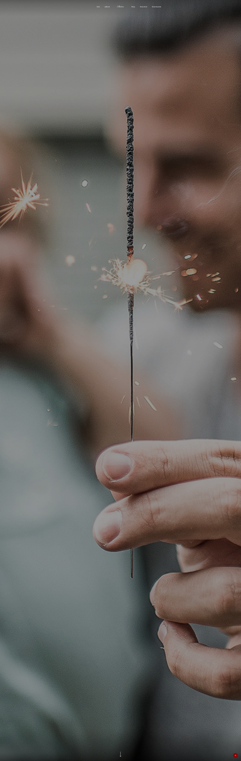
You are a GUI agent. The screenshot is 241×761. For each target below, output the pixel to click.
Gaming (128, 416)
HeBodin (120, 437)
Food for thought (116, 416)
